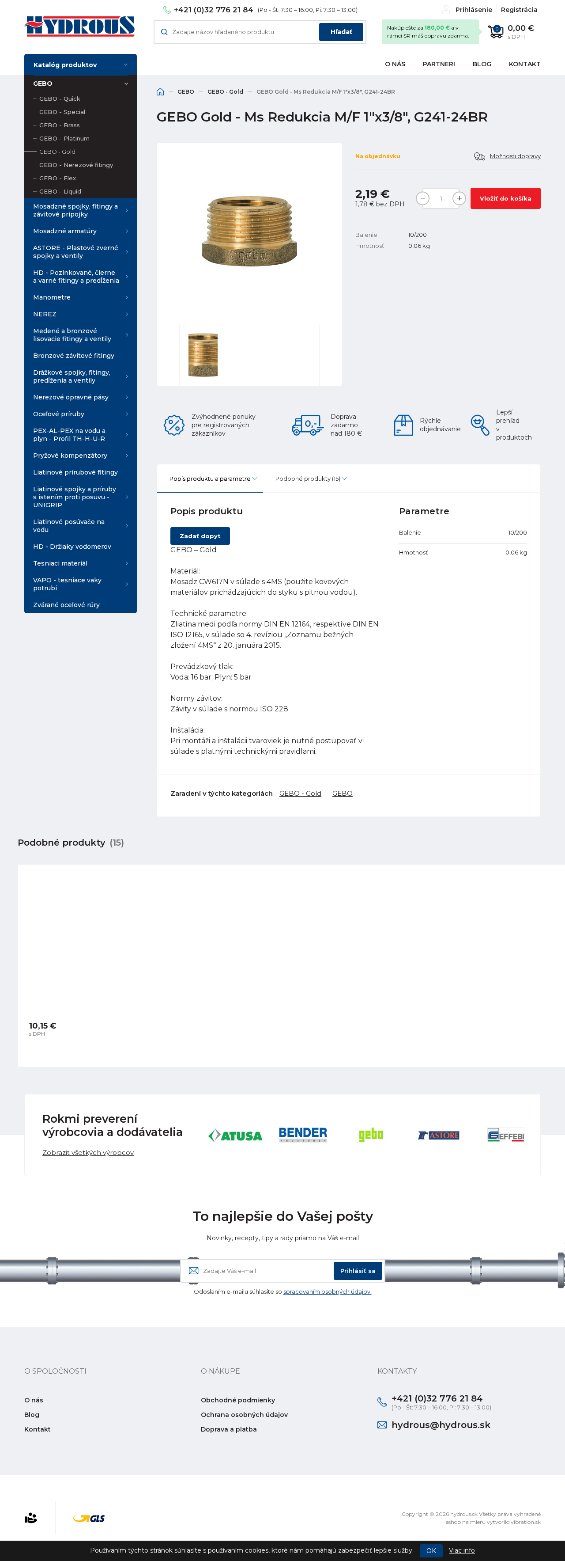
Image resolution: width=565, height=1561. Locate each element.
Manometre (52, 297)
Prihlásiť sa (358, 1270)
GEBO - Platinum (64, 138)
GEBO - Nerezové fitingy (76, 164)
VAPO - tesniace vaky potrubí (67, 584)
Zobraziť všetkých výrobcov (88, 1152)
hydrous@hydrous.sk (441, 1425)
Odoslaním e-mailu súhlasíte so (283, 1291)
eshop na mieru (466, 1522)
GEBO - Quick (59, 98)
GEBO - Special (62, 111)
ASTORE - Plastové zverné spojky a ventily (75, 252)
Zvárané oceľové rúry (66, 605)
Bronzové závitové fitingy (73, 356)
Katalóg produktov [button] (65, 65)
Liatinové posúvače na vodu (69, 526)
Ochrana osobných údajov (244, 1415)
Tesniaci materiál (60, 563)
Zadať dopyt (200, 535)
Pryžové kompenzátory (70, 456)
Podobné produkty (307, 478)
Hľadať (341, 32)
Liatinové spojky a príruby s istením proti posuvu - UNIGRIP (74, 497)
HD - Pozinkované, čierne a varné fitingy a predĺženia (76, 277)
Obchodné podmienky (238, 1400)
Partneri (439, 64)
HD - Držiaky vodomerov (72, 547)
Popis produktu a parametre (210, 478)
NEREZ (44, 314)
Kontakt (525, 64)
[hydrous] (79, 26)
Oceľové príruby (58, 414)
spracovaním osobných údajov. (327, 1291)
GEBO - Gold (57, 151)
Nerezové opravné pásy (71, 397)
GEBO (43, 83)
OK (431, 1551)
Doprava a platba (229, 1429)
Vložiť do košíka (505, 198)
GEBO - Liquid (60, 191)
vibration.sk (526, 1522)
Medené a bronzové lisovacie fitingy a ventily (72, 335)
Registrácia (519, 10)
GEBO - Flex (57, 178)
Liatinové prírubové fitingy (75, 472)
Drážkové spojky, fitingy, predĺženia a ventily (71, 376)
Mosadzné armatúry (65, 231)
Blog (482, 64)
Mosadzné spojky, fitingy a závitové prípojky (75, 210)
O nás (395, 64)
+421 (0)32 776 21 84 (213, 9)
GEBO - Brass (59, 125)
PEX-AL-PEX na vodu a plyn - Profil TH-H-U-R (69, 435)
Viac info (462, 1550)
